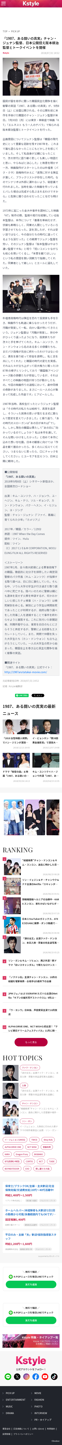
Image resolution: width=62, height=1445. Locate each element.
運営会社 (6, 1429)
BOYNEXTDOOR (12, 1168)
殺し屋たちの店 (42, 1168)
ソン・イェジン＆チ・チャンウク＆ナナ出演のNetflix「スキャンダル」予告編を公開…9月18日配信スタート (40, 882)
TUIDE (52, 1161)
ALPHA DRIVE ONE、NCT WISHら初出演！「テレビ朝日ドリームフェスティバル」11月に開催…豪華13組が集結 (33, 1029)
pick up (10, 1393)
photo (38, 1406)
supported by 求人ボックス (48, 1256)
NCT (41, 1161)
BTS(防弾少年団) (12, 1161)
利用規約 (51, 1429)
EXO (27, 1168)
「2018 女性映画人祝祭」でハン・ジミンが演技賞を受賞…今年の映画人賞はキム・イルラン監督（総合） (16, 740)
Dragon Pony (22, 1154)
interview (40, 1413)
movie (37, 1393)
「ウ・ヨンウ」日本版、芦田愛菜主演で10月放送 (32, 1012)
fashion (39, 1399)
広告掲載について (21, 1429)
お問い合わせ (38, 1429)
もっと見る (31, 1042)
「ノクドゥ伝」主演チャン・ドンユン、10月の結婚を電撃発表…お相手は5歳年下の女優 (32, 979)
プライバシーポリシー (23, 1434)
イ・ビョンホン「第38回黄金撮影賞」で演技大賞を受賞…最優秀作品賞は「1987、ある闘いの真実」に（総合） (45, 740)
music (9, 1406)
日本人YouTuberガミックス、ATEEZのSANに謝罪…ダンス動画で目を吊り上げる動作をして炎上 (40, 921)
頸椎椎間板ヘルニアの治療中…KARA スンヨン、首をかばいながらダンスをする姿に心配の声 (40, 902)
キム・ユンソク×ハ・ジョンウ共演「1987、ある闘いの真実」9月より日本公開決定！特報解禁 (45, 774)
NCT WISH (32, 1147)
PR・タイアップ (42, 1419)
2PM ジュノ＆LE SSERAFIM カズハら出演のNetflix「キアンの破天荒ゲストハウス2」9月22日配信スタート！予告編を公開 (33, 996)
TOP (5, 31)
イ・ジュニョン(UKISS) (15, 1139)
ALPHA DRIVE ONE (13, 1147)
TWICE (34, 1139)
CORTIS (29, 1161)
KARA (7, 1154)
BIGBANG (38, 1154)
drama (10, 1413)
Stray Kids (48, 1139)
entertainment (16, 1399)
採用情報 (6, 1434)
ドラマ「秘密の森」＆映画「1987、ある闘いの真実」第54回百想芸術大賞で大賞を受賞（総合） (16, 774)
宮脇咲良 (47, 1147)
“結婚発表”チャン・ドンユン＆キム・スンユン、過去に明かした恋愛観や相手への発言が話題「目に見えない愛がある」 (40, 863)
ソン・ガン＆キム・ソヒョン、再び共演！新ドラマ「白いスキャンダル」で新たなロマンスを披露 (32, 963)
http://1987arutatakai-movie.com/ (25, 672)
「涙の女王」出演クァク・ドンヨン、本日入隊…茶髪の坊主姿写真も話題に (40, 941)
